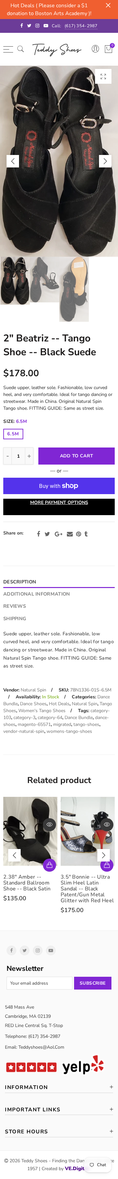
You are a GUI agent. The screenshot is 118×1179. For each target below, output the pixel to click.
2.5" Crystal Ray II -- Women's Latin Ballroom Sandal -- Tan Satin (86, 886)
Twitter (47, 534)
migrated (62, 724)
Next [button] (105, 161)
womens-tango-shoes (69, 731)
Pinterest (78, 534)
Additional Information (36, 594)
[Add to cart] (106, 865)
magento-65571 (34, 724)
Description (19, 582)
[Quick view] (49, 824)
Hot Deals (59, 704)
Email (70, 534)
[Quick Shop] (49, 865)
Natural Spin (33, 690)
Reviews (14, 606)
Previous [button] (13, 161)
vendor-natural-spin (23, 731)
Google (58, 534)
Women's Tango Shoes (42, 711)
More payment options (59, 502)
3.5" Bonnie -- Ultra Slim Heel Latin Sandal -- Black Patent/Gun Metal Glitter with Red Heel (29, 889)
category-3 (24, 717)
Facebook (38, 534)
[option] (59, 161)
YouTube (51, 950)
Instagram (38, 950)
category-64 (50, 717)
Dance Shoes (33, 704)
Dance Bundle (79, 717)
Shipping (14, 618)
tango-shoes (86, 724)
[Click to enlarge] (103, 76)
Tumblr (86, 534)
